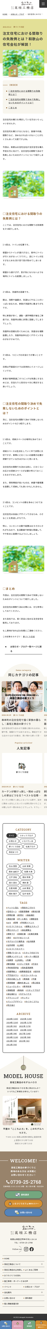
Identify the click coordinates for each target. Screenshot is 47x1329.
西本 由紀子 (14, 871)
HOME (5, 14)
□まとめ (12, 107)
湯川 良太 (13, 882)
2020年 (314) (12, 1030)
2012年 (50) (11, 1044)
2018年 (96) (11, 1033)
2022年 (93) (11, 1026)
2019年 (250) (26, 1030)
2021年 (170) (25, 1026)
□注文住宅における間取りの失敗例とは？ (24, 93)
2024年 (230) (12, 1022)
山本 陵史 (26, 888)
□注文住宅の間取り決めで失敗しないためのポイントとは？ (24, 101)
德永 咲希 (26, 877)
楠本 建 (25, 882)
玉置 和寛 (13, 888)
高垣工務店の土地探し (13, 1269)
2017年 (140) (25, 1033)
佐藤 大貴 (28, 871)
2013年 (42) (24, 1041)
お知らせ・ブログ (17, 14)
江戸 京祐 (13, 877)
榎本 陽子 (13, 893)
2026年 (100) (12, 1018)
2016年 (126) (12, 1037)
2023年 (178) (26, 1022)
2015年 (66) (25, 1037)
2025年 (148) (26, 1018)
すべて (11, 835)
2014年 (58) (11, 1041)
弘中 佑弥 (26, 893)
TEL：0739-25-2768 (23, 1242)
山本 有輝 (26, 866)
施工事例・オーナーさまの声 (16, 1281)
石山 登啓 (13, 866)
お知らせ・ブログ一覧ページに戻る (26, 649)
